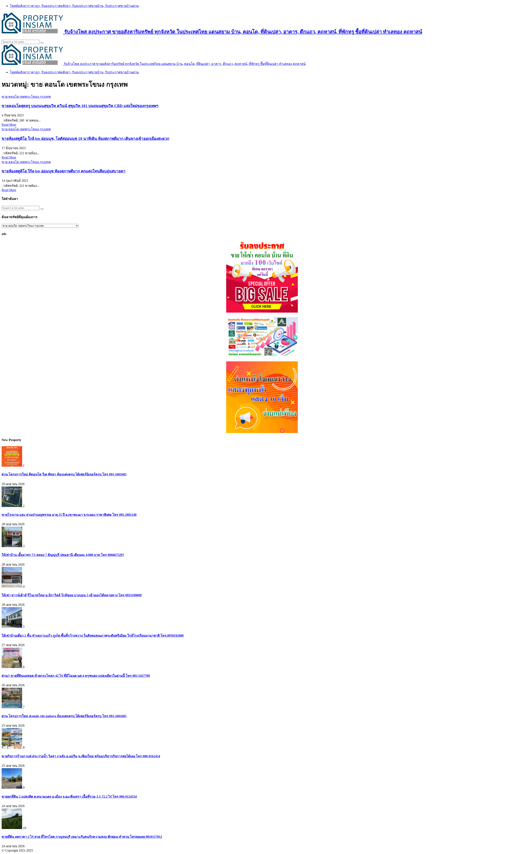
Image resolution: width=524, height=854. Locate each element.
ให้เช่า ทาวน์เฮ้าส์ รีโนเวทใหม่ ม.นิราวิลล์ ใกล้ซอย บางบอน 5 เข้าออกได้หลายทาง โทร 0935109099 (72, 595)
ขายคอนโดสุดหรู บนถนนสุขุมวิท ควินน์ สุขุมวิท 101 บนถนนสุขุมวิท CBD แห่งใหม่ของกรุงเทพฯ (80, 106)
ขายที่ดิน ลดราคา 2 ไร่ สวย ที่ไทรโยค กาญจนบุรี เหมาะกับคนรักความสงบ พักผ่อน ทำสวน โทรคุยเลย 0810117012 (82, 836)
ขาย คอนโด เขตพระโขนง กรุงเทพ (26, 96)
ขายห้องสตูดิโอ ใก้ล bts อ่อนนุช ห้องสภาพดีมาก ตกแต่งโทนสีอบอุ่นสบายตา (63, 171)
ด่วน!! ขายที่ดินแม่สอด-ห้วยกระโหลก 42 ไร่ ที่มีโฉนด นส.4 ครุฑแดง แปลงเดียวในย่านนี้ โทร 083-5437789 (76, 675)
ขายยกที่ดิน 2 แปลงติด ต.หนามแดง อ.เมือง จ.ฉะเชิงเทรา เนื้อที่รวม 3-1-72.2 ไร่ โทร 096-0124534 (69, 796)
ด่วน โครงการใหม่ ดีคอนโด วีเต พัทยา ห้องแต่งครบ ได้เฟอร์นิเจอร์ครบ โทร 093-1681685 (64, 474)
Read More (9, 124)
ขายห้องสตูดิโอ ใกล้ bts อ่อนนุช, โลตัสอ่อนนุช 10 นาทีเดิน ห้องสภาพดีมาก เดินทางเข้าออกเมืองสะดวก (85, 138)
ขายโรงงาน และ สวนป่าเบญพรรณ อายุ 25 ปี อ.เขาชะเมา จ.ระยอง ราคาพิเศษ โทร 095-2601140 (69, 514)
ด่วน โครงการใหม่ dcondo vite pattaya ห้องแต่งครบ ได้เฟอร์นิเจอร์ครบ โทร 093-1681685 (64, 716)
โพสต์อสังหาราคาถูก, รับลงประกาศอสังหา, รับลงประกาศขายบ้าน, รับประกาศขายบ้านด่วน (74, 6)
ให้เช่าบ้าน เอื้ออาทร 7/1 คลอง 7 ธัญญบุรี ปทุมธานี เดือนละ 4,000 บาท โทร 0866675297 (63, 555)
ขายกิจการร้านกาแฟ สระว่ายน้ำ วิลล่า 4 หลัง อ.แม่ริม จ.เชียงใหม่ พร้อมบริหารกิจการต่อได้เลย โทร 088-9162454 (81, 756)
